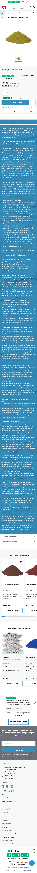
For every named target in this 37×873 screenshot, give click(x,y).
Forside (4, 17)
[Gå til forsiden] (5, 7)
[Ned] (7, 94)
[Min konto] (30, 7)
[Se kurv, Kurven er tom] (34, 7)
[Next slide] (35, 2)
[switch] (18, 8)
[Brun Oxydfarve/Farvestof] (13, 572)
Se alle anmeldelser (18, 724)
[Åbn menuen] (2, 12)
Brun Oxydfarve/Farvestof (11, 587)
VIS (31, 108)
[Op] (7, 92)
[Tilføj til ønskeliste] (33, 102)
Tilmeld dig (18, 752)
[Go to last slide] (2, 2)
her (2, 758)
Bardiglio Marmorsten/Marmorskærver (12, 660)
